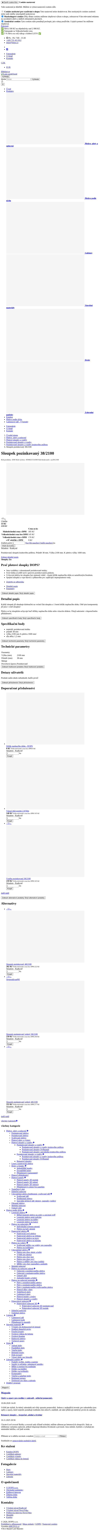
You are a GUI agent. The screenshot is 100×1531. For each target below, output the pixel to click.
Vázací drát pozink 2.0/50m (17, 811)
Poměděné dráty (18, 1348)
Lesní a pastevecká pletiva (22, 1163)
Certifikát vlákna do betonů (17, 1459)
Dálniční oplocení (18, 1191)
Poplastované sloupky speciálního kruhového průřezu (44, 1152)
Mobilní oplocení (18, 1205)
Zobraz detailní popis (9, 557)
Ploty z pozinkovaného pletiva (29, 1282)
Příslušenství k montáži (20, 1322)
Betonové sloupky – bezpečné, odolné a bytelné (21, 1415)
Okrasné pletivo (17, 1203)
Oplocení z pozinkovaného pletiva (31, 1271)
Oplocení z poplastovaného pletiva (31, 1273)
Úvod (8, 89)
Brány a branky (18, 1166)
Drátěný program (13, 1383)
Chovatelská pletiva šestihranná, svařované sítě (30, 1194)
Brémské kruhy (17, 1352)
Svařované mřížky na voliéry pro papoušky (34, 1245)
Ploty (8, 1470)
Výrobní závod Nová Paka (17, 1510)
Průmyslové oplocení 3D (27, 1303)
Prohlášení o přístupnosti (11, 1524)
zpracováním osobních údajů (24, 1441)
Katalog (9, 417)
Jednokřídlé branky (24, 1168)
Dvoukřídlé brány (24, 1170)
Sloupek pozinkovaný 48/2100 (19, 964)
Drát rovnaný (16, 1355)
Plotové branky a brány (26, 1296)
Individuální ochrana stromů (28, 1226)
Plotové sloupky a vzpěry (22, 1142)
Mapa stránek (28, 1524)
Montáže (9, 1515)
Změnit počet (6, 543)
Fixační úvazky (17, 1331)
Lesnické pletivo (18, 1212)
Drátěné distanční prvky (21, 1329)
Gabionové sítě (17, 1317)
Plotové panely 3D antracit (28, 1184)
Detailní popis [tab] (12, 586)
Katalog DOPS (12, 1452)
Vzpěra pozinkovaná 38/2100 (18, 879)
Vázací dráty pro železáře (21, 1357)
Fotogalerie (10, 54)
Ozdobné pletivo (18, 1313)
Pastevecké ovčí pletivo (26, 1233)
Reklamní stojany (18, 1378)
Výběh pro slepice (24, 1254)
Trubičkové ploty (24, 1292)
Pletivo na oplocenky (20, 1224)
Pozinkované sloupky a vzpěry (29, 1154)
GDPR (38, 1524)
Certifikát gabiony (13, 1454)
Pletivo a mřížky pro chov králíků (30, 1261)
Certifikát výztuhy (13, 1456)
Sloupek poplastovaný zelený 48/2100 (22, 1102)
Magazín (5, 1388)
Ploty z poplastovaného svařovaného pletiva (35, 1287)
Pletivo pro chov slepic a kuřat (29, 1252)
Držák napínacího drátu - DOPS (19, 746)
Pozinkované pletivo (19, 1135)
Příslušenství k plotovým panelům (30, 1187)
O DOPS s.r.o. (12, 1488)
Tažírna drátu (11, 1497)
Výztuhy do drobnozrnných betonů (25, 1327)
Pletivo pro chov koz (25, 1257)
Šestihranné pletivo (24, 1198)
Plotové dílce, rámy (25, 1289)
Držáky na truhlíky (19, 1369)
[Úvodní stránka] (9, 74)
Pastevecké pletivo (19, 1231)
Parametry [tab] (10, 589)
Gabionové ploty (23, 1294)
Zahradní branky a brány (27, 1278)
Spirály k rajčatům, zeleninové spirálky (27, 1364)
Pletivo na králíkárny (25, 1247)
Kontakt (9, 58)
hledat (3, 79)
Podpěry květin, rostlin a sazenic (24, 1362)
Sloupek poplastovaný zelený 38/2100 (22, 1034)
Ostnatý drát (16, 1208)
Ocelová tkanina (18, 1336)
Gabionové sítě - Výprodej (17, 422)
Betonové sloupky (24, 1161)
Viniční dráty (16, 1350)
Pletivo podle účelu (14, 419)
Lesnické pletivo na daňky (27, 1219)
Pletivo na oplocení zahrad (22, 1268)
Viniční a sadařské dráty (21, 1376)
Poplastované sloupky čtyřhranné (35, 1149)
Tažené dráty (16, 1345)
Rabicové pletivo (18, 1338)
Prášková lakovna (13, 1492)
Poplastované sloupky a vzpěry (30, 1145)
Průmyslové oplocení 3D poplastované (38, 1306)
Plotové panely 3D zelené (27, 1182)
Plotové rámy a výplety (20, 1140)
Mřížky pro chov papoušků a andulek (32, 1264)
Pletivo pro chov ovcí (25, 1259)
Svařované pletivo (18, 1138)
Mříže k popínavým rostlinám (23, 1366)
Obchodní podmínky (14, 1490)
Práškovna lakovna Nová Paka (19, 1513)
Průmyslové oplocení (20, 1301)
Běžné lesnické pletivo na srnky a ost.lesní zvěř (36, 1215)
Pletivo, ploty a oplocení (16, 1131)
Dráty (8, 1343)
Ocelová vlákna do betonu (22, 1334)
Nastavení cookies (49, 1524)
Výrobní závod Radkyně (16, 1508)
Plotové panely (17, 1177)
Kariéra (9, 1517)
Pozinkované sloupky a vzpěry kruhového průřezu (42, 1156)
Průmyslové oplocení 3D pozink (35, 1308)
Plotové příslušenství (19, 1175)
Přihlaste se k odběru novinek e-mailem (17, 1436)
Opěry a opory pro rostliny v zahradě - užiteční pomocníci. (26, 1398)
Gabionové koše (18, 1320)
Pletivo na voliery (18, 1243)
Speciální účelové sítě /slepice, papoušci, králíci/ (36, 1201)
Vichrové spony (17, 1341)
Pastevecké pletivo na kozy (28, 1238)
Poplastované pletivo (20, 1133)
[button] (3, 63)
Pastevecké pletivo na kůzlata (29, 1240)
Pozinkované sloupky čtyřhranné (35, 1159)
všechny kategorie (8, 1121)
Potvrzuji (4, 26)
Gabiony (10, 1315)
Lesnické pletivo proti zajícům (29, 1217)
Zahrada (9, 1477)
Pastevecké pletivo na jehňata (29, 1236)
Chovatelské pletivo (19, 1250)
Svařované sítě (23, 1196)
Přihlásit (63, 1436)
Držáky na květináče (19, 1371)
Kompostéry (16, 1373)
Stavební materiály (14, 1324)
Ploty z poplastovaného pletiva (29, 1285)
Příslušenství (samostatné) (27, 1173)
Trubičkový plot (18, 1189)
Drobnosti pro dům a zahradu (23, 1380)
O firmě (9, 56)
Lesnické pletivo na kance (27, 1222)
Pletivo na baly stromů (26, 1229)
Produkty (10, 91)
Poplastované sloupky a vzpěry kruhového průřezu (43, 1147)
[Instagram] (7, 49)
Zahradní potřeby (13, 1359)
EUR (8, 67)
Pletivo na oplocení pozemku (23, 1280)
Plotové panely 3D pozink (27, 1180)
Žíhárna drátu (11, 1495)
